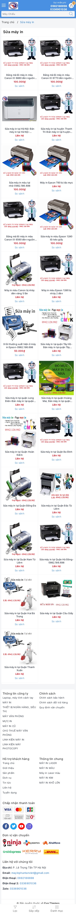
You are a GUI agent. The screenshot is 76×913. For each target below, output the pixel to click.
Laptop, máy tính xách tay (18, 697)
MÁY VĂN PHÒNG (13, 716)
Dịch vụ (7, 777)
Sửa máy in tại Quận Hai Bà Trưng (19, 615)
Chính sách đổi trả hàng (53, 702)
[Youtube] (21, 826)
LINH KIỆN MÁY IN (13, 739)
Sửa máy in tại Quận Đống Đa (19, 505)
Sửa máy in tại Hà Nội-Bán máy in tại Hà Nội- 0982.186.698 (19, 130)
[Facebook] (6, 826)
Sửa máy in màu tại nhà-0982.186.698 (19, 184)
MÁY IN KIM (46, 777)
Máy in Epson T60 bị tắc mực (56, 182)
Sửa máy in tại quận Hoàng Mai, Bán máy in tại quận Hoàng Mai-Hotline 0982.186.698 (56, 399)
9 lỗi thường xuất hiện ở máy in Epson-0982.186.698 (19, 346)
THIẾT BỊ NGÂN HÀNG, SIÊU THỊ (19, 709)
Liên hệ (7, 787)
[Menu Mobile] (4, 5)
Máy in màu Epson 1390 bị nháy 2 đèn (56, 292)
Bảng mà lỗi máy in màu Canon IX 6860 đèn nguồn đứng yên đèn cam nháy (19, 76)
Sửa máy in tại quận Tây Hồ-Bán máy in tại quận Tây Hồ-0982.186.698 (56, 346)
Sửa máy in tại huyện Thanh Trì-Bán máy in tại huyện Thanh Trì (56, 130)
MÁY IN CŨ (9, 726)
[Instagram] (29, 826)
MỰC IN (7, 721)
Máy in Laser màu (49, 772)
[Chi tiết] (39, 108)
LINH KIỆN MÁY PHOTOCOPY (12, 746)
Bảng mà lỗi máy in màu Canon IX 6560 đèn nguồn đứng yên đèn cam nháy (19, 238)
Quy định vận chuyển (52, 707)
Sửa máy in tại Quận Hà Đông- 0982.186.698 (56, 561)
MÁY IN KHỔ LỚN (49, 782)
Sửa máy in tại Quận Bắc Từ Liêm (56, 507)
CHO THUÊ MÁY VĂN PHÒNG (15, 732)
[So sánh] (37, 647)
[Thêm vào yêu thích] (10, 55)
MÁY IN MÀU (47, 768)
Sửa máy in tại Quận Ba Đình (56, 451)
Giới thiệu (8, 768)
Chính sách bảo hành (51, 697)
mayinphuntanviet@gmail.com (30, 872)
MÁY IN (7, 702)
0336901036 (28, 883)
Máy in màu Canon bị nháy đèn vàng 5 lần (19, 292)
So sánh (19, 85)
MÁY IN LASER (48, 763)
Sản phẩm (8, 772)
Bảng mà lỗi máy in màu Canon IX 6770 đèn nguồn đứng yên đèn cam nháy (56, 76)
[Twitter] (13, 826)
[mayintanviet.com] (13, 5)
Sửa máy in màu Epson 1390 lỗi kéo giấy (56, 238)
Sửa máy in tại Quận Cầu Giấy (56, 613)
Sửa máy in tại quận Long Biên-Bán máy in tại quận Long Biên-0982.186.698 (19, 399)
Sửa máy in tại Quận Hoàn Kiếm (19, 453)
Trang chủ (8, 763)
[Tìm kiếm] (71, 14)
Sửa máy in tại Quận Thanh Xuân (19, 669)
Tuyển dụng (10, 792)
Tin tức (7, 782)
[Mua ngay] (39, 55)
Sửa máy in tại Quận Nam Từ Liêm (19, 561)
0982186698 (25, 877)
